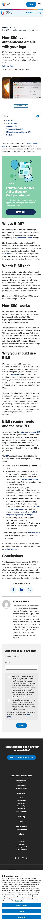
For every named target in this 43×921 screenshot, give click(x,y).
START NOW (20, 212)
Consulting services (21, 829)
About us (21, 839)
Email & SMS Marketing (21, 106)
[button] (21, 116)
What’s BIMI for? (11, 123)
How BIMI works (11, 126)
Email (21, 798)
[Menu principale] (38, 4)
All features (21, 808)
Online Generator (11, 549)
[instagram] (27, 858)
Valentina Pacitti (8, 66)
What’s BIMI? (10, 120)
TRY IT (31, 4)
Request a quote (21, 785)
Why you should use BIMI (14, 129)
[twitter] (29, 590)
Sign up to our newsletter (21, 757)
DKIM (7, 254)
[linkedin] (21, 590)
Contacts (21, 783)
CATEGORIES (30, 13)
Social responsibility (21, 847)
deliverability (16, 375)
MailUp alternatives (21, 811)
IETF (7, 456)
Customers (21, 841)
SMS (21, 823)
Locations (21, 844)
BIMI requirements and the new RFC (18, 132)
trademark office (34, 533)
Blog (11, 27)
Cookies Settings (21, 905)
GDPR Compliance (21, 849)
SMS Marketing (21, 800)
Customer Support (21, 780)
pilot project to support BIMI (30, 432)
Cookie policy (19, 901)
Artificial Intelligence (21, 806)
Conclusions (10, 135)
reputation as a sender (23, 238)
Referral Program (21, 826)
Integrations (21, 803)
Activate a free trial (21, 788)
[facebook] (13, 590)
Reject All (21, 911)
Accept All (21, 917)
